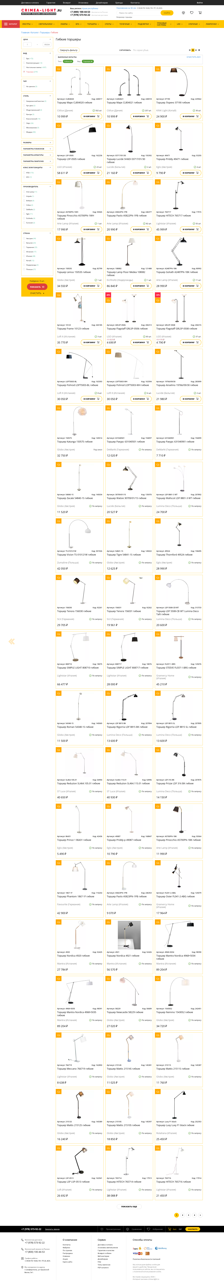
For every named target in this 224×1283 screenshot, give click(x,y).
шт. (175, 1229)
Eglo (29, 214)
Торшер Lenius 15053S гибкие (74, 272)
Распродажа (68, 1253)
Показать (35, 287)
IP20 (30, 173)
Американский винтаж (36, 101)
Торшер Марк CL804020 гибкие (74, 102)
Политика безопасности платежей (146, 1259)
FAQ (99, 1262)
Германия (31, 247)
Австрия (31, 238)
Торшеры (45, 32)
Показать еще (129, 1206)
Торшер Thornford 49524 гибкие (174, 554)
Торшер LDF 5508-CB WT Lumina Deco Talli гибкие (177, 613)
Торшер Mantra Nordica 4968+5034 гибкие (175, 957)
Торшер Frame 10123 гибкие (73, 328)
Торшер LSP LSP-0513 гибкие (73, 1181)
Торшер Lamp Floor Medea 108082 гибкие (126, 273)
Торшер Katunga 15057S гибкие (75, 441)
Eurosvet (30, 223)
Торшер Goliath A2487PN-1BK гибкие (177, 272)
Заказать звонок (52, 1229)
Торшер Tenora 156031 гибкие (124, 611)
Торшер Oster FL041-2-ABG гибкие (175, 896)
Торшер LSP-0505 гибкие (71, 159)
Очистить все (194, 57)
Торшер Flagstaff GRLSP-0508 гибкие (176, 328)
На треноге (31, 86)
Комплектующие (34, 63)
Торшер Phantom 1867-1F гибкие (75, 896)
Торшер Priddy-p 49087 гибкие (124, 839)
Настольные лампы (36, 67)
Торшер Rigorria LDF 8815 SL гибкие (176, 726)
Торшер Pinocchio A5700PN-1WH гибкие (75, 217)
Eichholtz (30, 218)
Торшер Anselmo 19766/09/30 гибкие (177, 385)
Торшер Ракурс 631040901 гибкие (175, 441)
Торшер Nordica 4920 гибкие (73, 955)
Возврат (67, 2)
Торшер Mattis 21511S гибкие (173, 1068)
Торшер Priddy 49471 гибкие (172, 159)
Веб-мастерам (103, 1256)
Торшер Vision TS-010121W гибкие (76, 554)
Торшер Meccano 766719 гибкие (75, 1068)
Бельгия (31, 243)
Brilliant (30, 201)
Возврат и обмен (104, 1253)
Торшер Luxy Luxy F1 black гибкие (175, 1125)
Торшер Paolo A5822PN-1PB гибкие (127, 215)
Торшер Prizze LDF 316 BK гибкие (175, 783)
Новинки (66, 1256)
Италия (30, 256)
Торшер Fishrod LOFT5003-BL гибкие (77, 385)
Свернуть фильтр (68, 50)
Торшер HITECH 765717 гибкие (173, 215)
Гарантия (50, 2)
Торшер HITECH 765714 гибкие (124, 1181)
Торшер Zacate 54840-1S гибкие (75, 498)
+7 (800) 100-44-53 (89, 11)
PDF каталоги (103, 1267)
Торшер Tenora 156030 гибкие (74, 611)
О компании (70, 1239)
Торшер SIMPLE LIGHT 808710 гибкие (78, 667)
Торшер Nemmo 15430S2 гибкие (174, 1012)
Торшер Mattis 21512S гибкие (73, 1125)
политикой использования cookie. (147, 1271)
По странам (67, 1250)
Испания (31, 252)
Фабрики (66, 1247)
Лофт (29, 123)
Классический (33, 119)
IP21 (29, 177)
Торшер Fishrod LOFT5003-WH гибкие (128, 385)
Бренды (119, 2)
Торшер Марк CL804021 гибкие (124, 102)
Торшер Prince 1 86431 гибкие (74, 839)
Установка (83, 2)
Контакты (135, 2)
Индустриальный (34, 110)
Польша (31, 269)
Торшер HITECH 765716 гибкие (173, 1181)
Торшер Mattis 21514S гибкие (123, 1068)
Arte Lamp (31, 192)
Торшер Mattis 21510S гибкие (123, 1125)
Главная (25, 32)
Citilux (29, 205)
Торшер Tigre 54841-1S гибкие (124, 554)
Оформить (193, 1229)
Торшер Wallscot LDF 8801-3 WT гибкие (178, 498)
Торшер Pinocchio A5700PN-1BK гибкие (178, 839)
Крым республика (90, 8)
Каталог (13, 24)
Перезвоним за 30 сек (126, 8)
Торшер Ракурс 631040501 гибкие (126, 441)
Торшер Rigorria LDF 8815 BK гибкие (127, 726)
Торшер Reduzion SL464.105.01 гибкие (78, 783)
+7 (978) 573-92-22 (89, 14)
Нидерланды (32, 265)
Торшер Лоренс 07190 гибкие (173, 102)
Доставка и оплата (30, 2)
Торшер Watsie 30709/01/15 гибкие (126, 498)
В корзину (89, 116)
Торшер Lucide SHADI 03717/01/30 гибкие (126, 160)
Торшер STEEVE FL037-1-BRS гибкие (176, 667)
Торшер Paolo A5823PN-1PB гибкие (127, 896)
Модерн (31, 132)
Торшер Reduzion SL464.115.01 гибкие (128, 783)
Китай (30, 260)
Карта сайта (67, 1262)
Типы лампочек (104, 1265)
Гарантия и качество (106, 1250)
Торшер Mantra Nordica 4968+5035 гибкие (76, 1014)
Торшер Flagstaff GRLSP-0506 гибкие (127, 328)
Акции (65, 1259)
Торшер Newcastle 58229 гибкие (125, 1012)
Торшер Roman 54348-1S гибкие (75, 726)
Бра (29, 58)
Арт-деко (30, 105)
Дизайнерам (102, 2)
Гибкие (67, 61)
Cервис (102, 1239)
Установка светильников (108, 1247)
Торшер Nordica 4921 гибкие (123, 955)
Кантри (30, 114)
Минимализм (32, 128)
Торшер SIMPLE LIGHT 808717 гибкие (127, 667)
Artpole (30, 196)
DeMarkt (30, 209)
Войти (200, 2)
